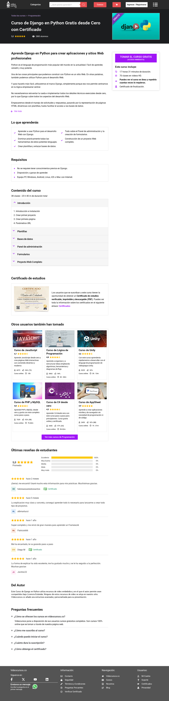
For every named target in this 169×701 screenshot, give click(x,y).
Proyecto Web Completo (29, 262)
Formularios (23, 254)
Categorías (35, 4)
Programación (34, 16)
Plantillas (22, 231)
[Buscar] (83, 4)
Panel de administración (29, 246)
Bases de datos (25, 239)
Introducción (23, 203)
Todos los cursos (18, 16)
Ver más (18, 111)
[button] (59, 111)
